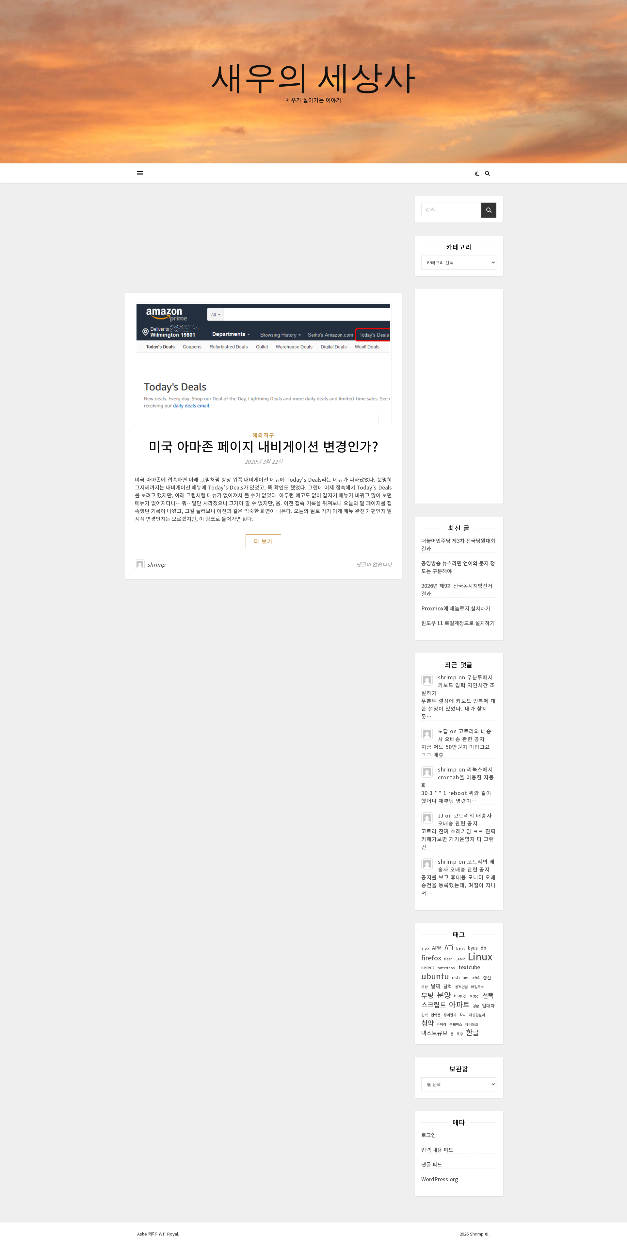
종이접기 (450, 1014)
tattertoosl (447, 967)
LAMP (460, 958)
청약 (427, 1023)
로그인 (428, 1135)
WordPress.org (439, 1179)
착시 (462, 1014)
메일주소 (477, 986)
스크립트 (433, 1005)
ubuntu (435, 976)
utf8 (466, 977)
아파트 (459, 1004)
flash (448, 958)
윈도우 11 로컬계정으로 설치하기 (458, 623)
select (428, 967)
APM (437, 947)
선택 (487, 995)
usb (456, 977)
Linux (480, 956)
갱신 (487, 977)
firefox (431, 958)
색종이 (474, 996)
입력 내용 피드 (437, 1150)
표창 (460, 1033)
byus (473, 947)
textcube (469, 967)
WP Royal (168, 1234)
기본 (424, 986)
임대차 (488, 1005)
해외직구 (263, 435)
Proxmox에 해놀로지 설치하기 (455, 608)
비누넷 (460, 996)
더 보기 (263, 541)
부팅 (427, 995)
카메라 (441, 1024)
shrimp (156, 564)
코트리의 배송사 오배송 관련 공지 (464, 735)
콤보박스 (455, 1024)
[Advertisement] (263, 244)
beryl (460, 948)
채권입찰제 (477, 1014)
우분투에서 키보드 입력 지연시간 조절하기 (458, 685)
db (483, 947)
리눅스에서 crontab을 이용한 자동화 (457, 777)
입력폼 (436, 1014)
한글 (472, 1032)
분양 (444, 995)
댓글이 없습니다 (374, 564)
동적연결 (461, 986)
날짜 (436, 986)
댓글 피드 (431, 1164)
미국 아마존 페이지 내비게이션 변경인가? (263, 446)
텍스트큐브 (434, 1033)
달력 (447, 986)
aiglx (425, 948)
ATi (448, 947)
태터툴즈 (471, 1024)
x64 (476, 977)
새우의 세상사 (313, 75)
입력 (424, 1014)
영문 (476, 1006)
